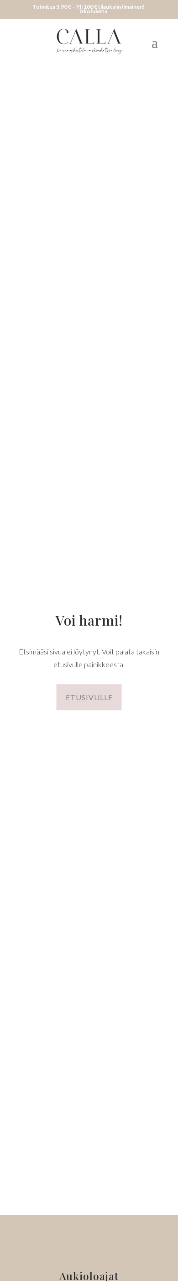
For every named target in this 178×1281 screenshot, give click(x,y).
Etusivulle (89, 697)
